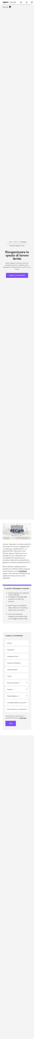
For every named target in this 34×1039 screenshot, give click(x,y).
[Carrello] (26, 2)
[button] (7, 7)
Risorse (10, 241)
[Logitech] (10, 2)
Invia (10, 723)
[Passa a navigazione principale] (32, 2)
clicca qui (23, 718)
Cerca (21, 2)
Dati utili (16, 241)
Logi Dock (23, 571)
